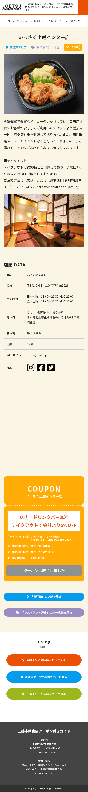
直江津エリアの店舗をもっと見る (46, 677)
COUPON (71, 47)
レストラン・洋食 (43, 21)
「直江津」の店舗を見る (46, 596)
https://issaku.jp (37, 355)
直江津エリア (18, 47)
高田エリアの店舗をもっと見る (46, 660)
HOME (7, 21)
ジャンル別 (22, 21)
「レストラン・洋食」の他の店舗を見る (46, 612)
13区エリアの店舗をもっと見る (46, 694)
